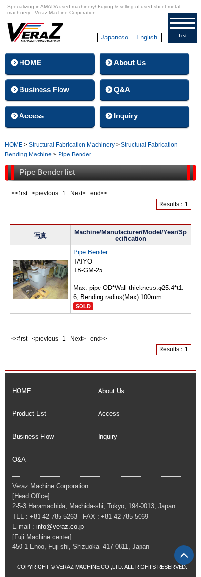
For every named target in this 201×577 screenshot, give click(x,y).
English (146, 37)
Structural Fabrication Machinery (72, 144)
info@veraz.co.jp (60, 526)
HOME (30, 62)
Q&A (122, 89)
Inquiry (126, 116)
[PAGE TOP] (184, 555)
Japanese (114, 37)
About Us (130, 62)
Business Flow (44, 89)
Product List (29, 413)
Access (31, 116)
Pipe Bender (74, 154)
